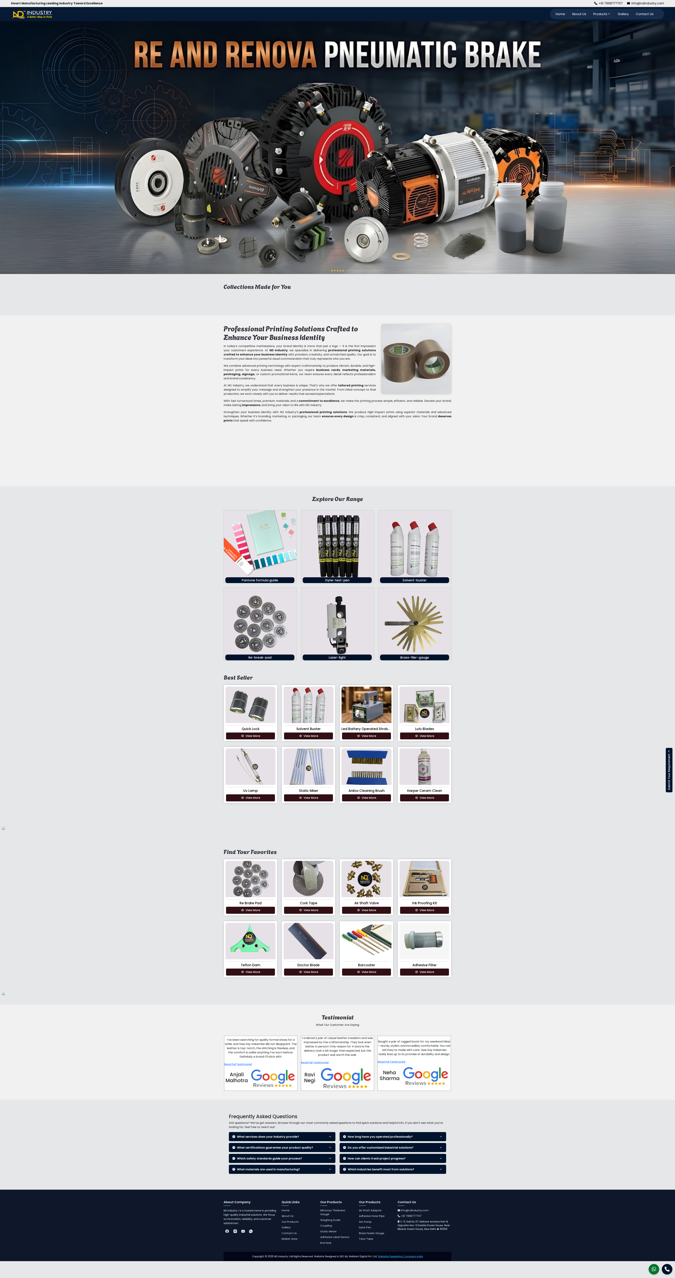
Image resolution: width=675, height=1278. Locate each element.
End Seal (325, 1243)
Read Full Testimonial (238, 1064)
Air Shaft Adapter (370, 1210)
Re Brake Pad (251, 903)
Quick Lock (250, 729)
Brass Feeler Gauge (371, 1233)
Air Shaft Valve (366, 903)
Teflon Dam (250, 965)
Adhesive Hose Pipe (372, 1216)
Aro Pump (365, 1222)
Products (600, 14)
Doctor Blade (308, 965)
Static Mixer (308, 790)
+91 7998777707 (611, 3)
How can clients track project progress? (377, 1158)
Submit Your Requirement (669, 771)
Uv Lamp (250, 790)
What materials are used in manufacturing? (268, 1169)
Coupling (326, 1225)
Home (560, 14)
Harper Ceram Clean (424, 790)
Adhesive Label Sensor (334, 1237)
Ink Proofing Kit (424, 903)
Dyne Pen (365, 1227)
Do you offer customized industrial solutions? (380, 1148)
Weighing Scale (330, 1220)
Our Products (290, 1222)
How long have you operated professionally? (380, 1137)
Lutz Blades (424, 729)
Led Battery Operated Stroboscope (371, 729)
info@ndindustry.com (647, 3)
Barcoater (366, 965)
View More (253, 736)
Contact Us (645, 14)
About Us (579, 14)
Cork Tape (308, 903)
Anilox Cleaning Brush (367, 790)
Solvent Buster (308, 729)
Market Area (289, 1239)
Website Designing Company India (400, 1256)
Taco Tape (366, 1239)
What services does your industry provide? (268, 1137)
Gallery (623, 14)
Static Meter (328, 1231)
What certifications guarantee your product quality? (275, 1148)
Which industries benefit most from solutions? (381, 1169)
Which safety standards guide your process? (269, 1158)
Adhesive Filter (424, 965)
